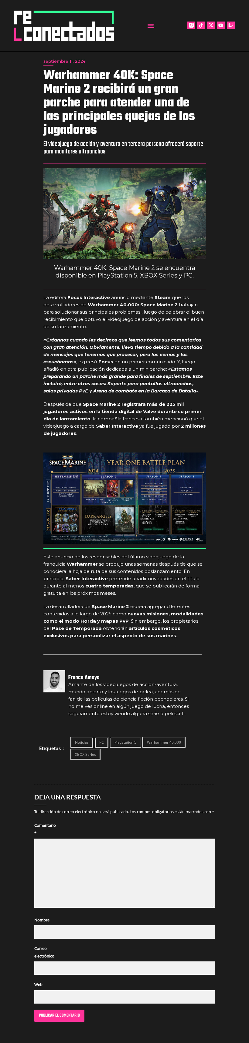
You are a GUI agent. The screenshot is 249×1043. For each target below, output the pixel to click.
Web (38, 984)
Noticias (82, 742)
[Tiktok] (201, 25)
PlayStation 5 (125, 742)
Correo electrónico (44, 952)
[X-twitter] (211, 25)
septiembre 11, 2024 (64, 61)
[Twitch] (231, 25)
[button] (151, 26)
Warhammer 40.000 (164, 742)
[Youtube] (221, 25)
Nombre (41, 920)
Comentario (45, 829)
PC (101, 742)
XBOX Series (85, 754)
